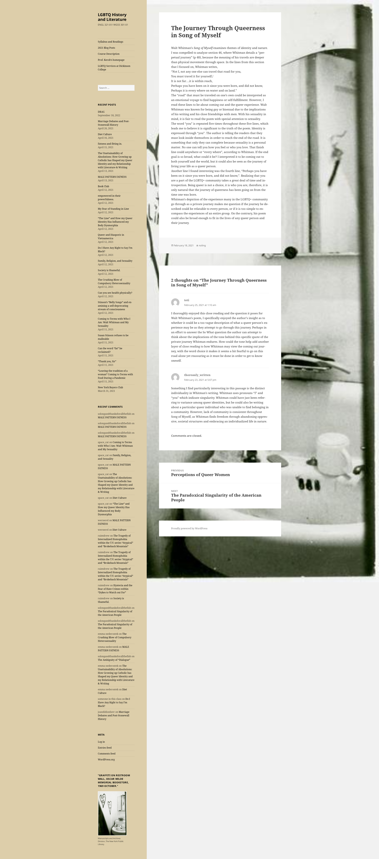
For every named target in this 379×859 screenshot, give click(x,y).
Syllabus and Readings (110, 41)
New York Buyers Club (110, 387)
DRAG (101, 111)
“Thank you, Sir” (107, 361)
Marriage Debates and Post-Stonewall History (113, 715)
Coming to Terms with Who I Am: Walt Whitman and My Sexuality (114, 322)
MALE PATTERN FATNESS (112, 176)
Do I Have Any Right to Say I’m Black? (114, 702)
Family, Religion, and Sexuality (115, 260)
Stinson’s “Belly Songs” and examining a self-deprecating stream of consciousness (115, 306)
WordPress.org (106, 759)
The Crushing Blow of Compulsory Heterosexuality (114, 637)
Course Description (108, 53)
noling (202, 245)
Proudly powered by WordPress (189, 528)
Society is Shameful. (109, 270)
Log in (101, 741)
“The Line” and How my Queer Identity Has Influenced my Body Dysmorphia (115, 222)
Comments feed (106, 753)
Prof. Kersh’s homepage (111, 60)
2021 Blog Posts (106, 47)
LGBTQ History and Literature (112, 17)
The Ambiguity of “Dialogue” (114, 659)
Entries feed (105, 747)
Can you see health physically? (115, 292)
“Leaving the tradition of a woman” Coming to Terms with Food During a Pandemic (115, 374)
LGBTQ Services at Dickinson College (114, 67)
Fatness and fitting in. (110, 143)
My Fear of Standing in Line (113, 208)
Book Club (103, 186)
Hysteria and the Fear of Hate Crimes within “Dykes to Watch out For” (115, 589)
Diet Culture (105, 134)
